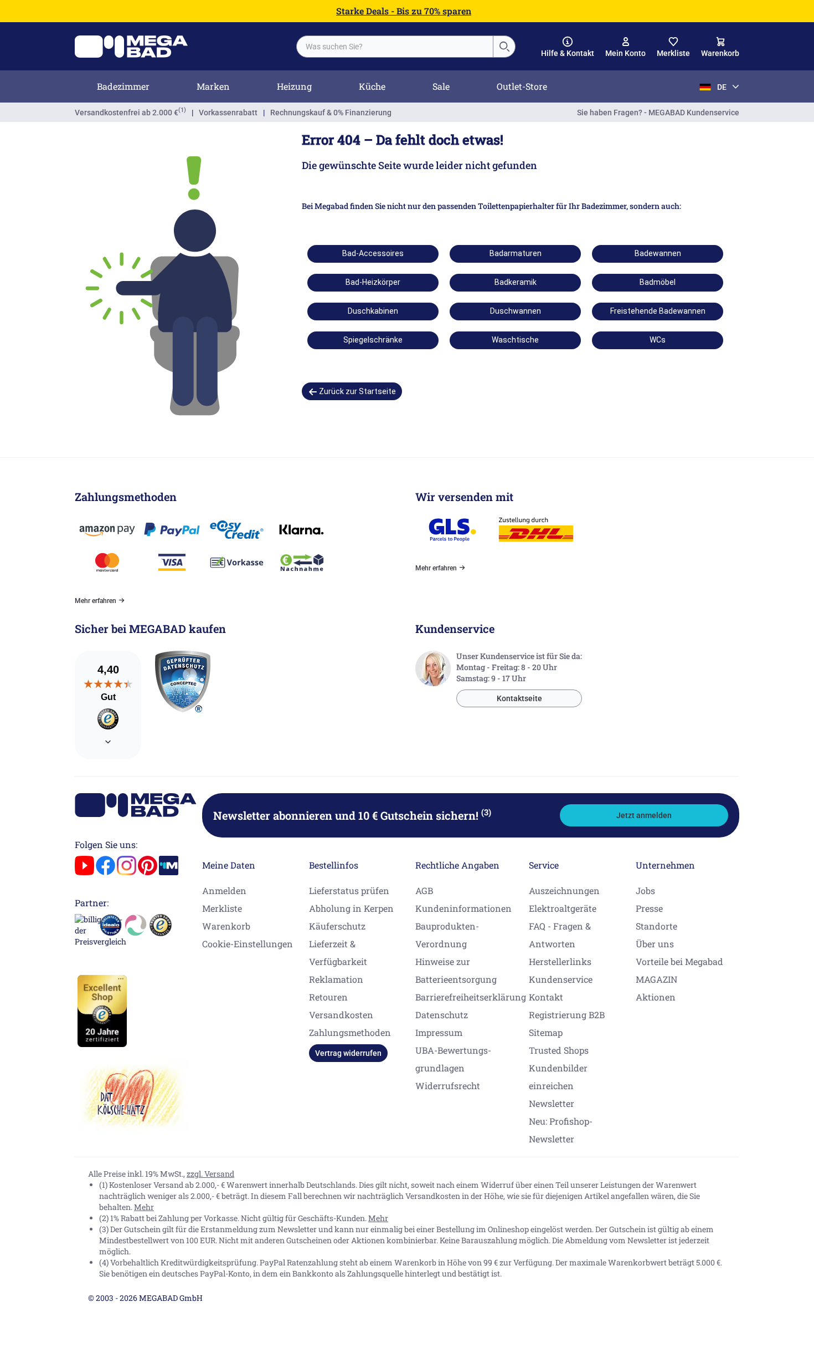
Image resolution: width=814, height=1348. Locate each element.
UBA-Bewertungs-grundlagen (453, 1059)
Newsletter (551, 1103)
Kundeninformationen (463, 908)
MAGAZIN (656, 979)
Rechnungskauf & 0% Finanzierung (330, 112)
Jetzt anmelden (644, 815)
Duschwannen (515, 311)
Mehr (144, 1207)
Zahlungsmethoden (350, 1032)
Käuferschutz (337, 926)
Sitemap (546, 1032)
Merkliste (222, 908)
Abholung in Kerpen (351, 908)
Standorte (656, 926)
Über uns (655, 943)
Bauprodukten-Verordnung (447, 934)
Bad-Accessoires (373, 253)
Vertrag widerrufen (348, 1053)
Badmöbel (658, 282)
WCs (658, 339)
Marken (213, 86)
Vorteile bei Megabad (679, 961)
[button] (567, 47)
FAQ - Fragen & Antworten (560, 934)
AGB (424, 890)
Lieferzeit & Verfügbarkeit (338, 952)
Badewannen (658, 253)
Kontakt (546, 997)
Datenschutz (441, 1014)
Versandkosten (341, 1014)
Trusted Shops (559, 1050)
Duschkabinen (373, 311)
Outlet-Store (522, 86)
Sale (441, 86)
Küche (372, 86)
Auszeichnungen (564, 890)
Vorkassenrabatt (228, 112)
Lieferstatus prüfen (349, 890)
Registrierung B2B (567, 1014)
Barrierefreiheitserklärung (470, 997)
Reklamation (336, 979)
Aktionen (656, 997)
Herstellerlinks (560, 961)
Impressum (438, 1032)
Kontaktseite (519, 698)
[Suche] (504, 46)
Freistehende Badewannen (657, 311)
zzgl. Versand (210, 1173)
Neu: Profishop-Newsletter (561, 1130)
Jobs (645, 890)
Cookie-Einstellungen (247, 943)
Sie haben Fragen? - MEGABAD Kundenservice (658, 112)
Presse (649, 908)
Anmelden (224, 890)
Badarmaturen (516, 253)
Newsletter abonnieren (352, 815)
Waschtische (515, 339)
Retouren (328, 997)
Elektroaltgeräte (562, 908)
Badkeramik (515, 282)
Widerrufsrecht (447, 1085)
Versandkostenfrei (126, 112)
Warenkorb (226, 926)
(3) (486, 812)
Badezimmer (123, 86)
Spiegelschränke (373, 339)
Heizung (294, 86)
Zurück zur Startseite (356, 391)
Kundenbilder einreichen (558, 1076)
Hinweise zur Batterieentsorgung (456, 970)
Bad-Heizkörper (373, 282)
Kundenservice (561, 979)
